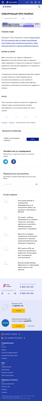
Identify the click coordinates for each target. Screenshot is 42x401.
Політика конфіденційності (10, 352)
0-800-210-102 (26, 293)
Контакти (4, 392)
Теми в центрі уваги (8, 375)
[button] (3, 2)
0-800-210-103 (26, 287)
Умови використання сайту (10, 355)
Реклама (4, 358)
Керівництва (5, 369)
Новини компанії (6, 367)
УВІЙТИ (33, 139)
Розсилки (4, 389)
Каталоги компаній (7, 372)
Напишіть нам (6, 386)
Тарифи (18, 310)
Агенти (4, 347)
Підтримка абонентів (8, 384)
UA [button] (27, 2)
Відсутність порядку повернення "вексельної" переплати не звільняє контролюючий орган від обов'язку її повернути (27, 238)
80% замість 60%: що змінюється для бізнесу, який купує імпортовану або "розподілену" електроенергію (27, 252)
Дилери (4, 350)
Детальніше (30, 326)
